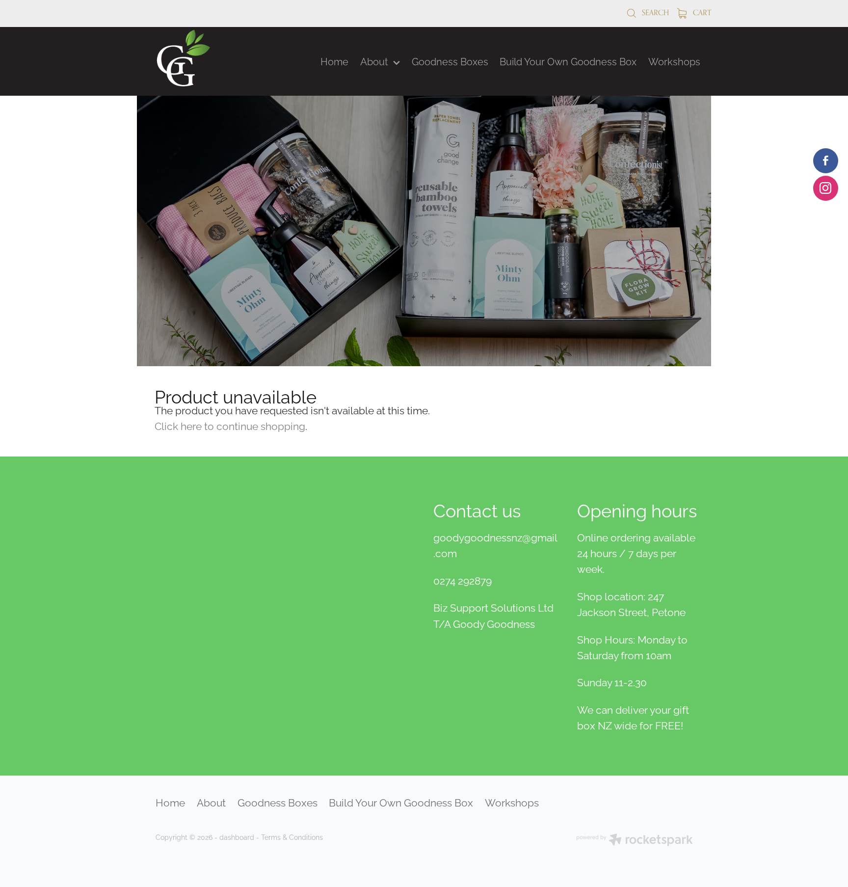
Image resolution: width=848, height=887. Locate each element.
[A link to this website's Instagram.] (825, 188)
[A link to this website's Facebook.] (825, 160)
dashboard (236, 836)
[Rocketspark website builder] (634, 840)
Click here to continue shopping (230, 425)
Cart (701, 12)
